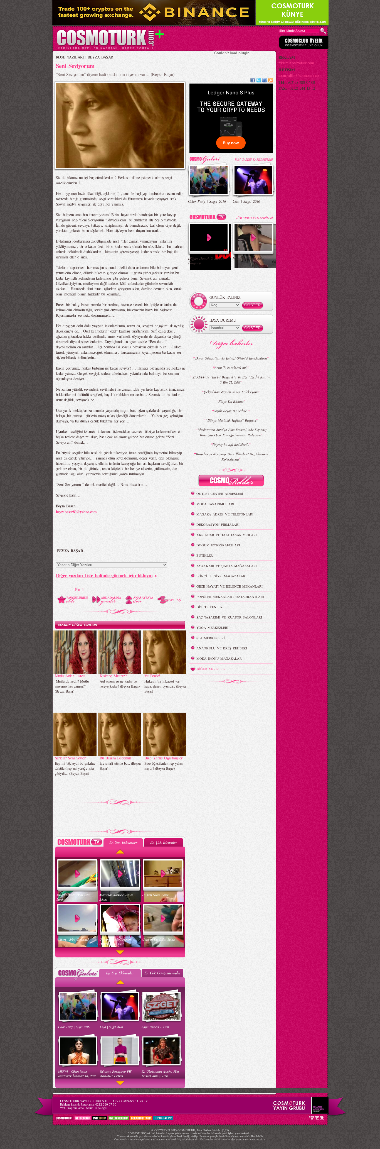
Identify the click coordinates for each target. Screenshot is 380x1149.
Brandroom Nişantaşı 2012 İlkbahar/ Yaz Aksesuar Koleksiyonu (232, 456)
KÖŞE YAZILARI (70, 57)
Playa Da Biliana (230, 401)
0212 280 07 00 (105, 1104)
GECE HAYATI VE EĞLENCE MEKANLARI (229, 586)
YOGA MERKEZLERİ (212, 627)
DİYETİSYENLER (209, 607)
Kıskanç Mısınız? (113, 675)
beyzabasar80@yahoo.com (76, 512)
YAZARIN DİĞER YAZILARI (77, 624)
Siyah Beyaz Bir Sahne (231, 410)
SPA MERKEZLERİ (210, 637)
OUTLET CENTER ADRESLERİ (219, 493)
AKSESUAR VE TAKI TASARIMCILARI (226, 534)
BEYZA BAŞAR (100, 57)
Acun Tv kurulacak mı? (230, 367)
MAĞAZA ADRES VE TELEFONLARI (224, 514)
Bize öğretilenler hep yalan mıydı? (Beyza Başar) (163, 766)
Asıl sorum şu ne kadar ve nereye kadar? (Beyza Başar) (120, 684)
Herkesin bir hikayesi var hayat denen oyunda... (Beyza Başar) (165, 686)
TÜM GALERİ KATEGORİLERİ (254, 159)
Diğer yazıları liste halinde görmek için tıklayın (104, 575)
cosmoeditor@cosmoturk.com (300, 75)
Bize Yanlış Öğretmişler (163, 758)
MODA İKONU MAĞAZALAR (219, 658)
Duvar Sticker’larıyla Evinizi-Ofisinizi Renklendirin (231, 358)
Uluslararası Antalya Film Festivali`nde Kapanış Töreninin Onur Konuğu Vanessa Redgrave (232, 432)
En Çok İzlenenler (163, 842)
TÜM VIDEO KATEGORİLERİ (254, 218)
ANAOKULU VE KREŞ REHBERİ (221, 648)
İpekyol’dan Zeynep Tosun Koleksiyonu (231, 391)
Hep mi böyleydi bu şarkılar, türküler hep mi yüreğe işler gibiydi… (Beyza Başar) (75, 768)
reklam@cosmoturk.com (296, 62)
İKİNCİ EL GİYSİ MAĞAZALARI (221, 576)
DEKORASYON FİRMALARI (218, 524)
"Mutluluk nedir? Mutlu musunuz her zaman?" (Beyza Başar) (72, 686)
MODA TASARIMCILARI (215, 504)
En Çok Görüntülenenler (162, 973)
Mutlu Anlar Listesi (70, 675)
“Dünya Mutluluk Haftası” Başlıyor (231, 420)
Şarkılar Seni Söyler (70, 758)
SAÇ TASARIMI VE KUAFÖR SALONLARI (229, 617)
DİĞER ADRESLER (211, 668)
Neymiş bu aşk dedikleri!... (231, 444)
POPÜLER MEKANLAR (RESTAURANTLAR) (230, 596)
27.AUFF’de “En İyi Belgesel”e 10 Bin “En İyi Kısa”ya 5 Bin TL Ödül (232, 380)
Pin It (79, 589)
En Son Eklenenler (123, 842)
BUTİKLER (204, 555)
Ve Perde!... (153, 675)
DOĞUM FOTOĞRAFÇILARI (218, 545)
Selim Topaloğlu (96, 1107)
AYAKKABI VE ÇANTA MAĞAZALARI (226, 565)
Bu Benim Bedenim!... (117, 758)
